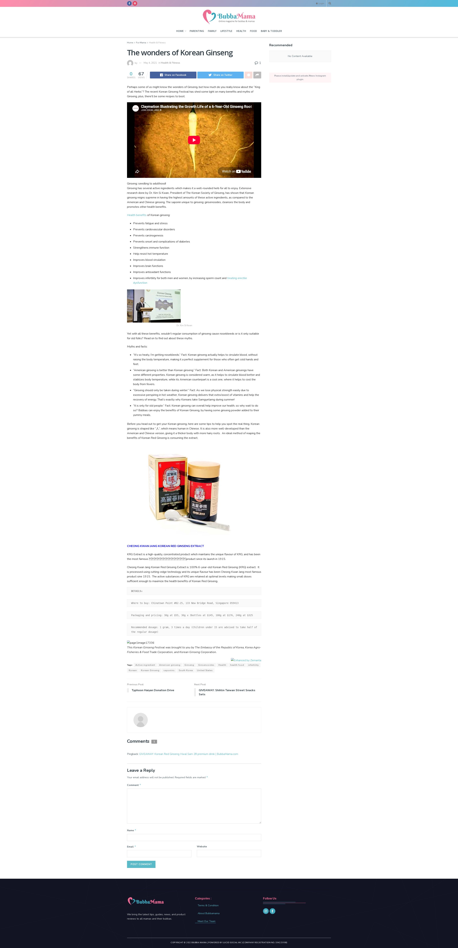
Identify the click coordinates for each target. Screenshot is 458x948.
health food (237, 665)
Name (131, 830)
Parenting (197, 31)
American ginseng (169, 665)
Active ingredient (145, 665)
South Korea (186, 670)
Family (212, 31)
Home (180, 31)
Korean (133, 670)
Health (241, 31)
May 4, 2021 (150, 62)
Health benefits (137, 215)
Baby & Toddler (271, 31)
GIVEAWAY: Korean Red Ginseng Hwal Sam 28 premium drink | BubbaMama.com (188, 754)
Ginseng (189, 665)
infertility (253, 665)
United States (205, 670)
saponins (169, 670)
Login (321, 3)
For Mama (141, 42)
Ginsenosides (206, 665)
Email (131, 846)
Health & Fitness (157, 42)
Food (253, 31)
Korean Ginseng (150, 670)
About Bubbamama (209, 913)
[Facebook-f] (272, 911)
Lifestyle (226, 31)
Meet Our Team (206, 921)
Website (202, 846)
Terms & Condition (208, 905)
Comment (134, 785)
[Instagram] (266, 911)
